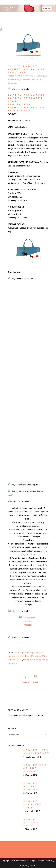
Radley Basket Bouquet (32, 786)
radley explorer (15, 660)
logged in (23, 715)
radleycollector (31, 79)
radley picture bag (32, 660)
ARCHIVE (29, 76)
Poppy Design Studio (28, 865)
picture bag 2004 (26, 656)
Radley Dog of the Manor (35, 768)
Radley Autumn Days (31, 822)
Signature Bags (14, 79)
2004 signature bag (24, 653)
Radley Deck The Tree (32, 804)
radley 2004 (41, 656)
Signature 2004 (40, 76)
